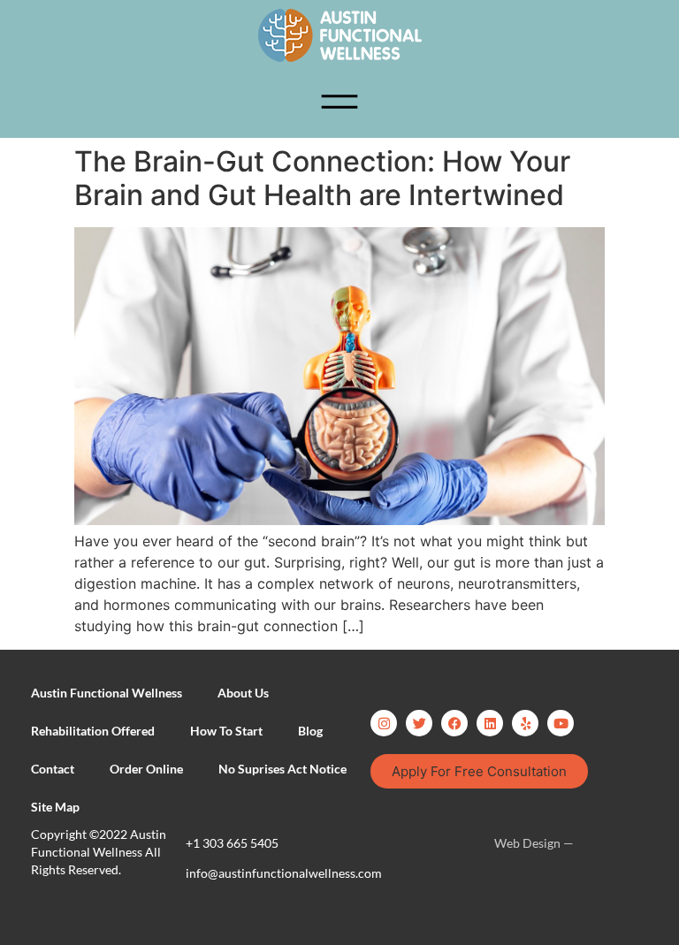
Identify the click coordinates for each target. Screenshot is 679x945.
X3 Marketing (613, 842)
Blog (310, 730)
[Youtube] (560, 723)
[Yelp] (525, 723)
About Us (243, 692)
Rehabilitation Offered (93, 730)
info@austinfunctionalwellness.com (284, 872)
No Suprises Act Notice (282, 768)
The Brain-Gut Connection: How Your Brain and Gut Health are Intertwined (322, 178)
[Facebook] (454, 723)
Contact (52, 768)
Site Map (55, 806)
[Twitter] (419, 723)
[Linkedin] (490, 723)
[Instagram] (383, 723)
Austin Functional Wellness (106, 692)
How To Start (226, 730)
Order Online (146, 768)
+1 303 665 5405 (232, 842)
